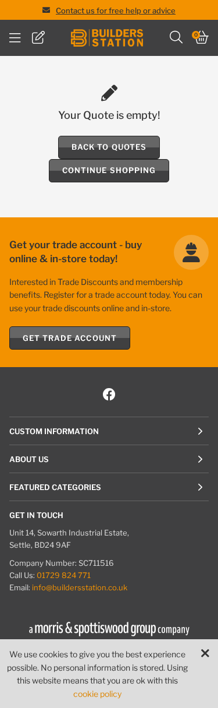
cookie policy (97, 694)
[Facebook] (109, 395)
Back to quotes (109, 147)
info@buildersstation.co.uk (79, 587)
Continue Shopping (109, 170)
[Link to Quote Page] (38, 38)
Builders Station (107, 38)
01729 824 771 (64, 575)
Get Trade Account (70, 338)
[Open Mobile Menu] (14, 38)
